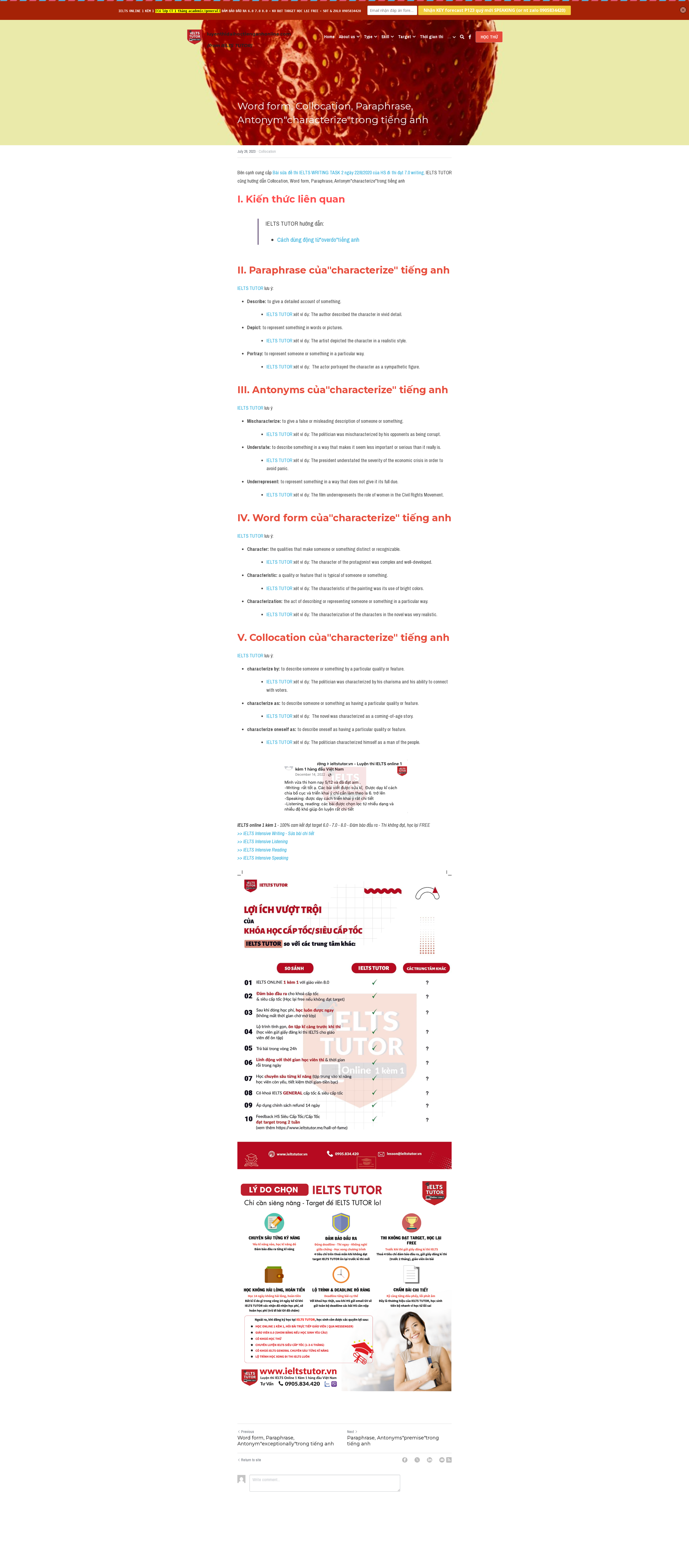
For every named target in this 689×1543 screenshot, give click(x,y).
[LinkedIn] (429, 1460)
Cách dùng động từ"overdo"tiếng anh (318, 240)
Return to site (251, 1459)
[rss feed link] (449, 1460)
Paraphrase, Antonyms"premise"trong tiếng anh (393, 1441)
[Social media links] (470, 37)
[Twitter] (417, 1460)
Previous (247, 1431)
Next (350, 1431)
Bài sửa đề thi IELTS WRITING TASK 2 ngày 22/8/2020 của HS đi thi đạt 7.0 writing (348, 172)
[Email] (442, 1460)
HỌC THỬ (489, 37)
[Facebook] (404, 1460)
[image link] (195, 36)
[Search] (462, 37)
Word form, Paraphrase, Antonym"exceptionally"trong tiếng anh (285, 1441)
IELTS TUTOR (250, 288)
